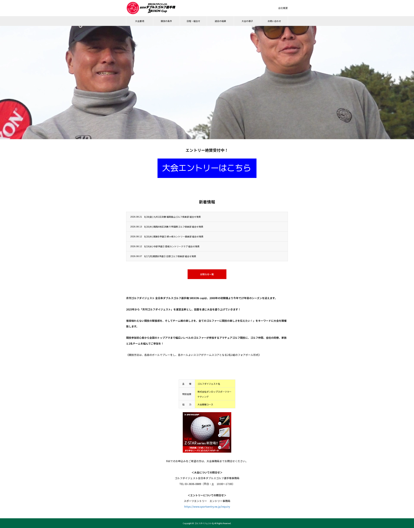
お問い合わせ (274, 21)
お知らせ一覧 (207, 274)
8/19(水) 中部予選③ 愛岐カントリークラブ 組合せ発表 (172, 246)
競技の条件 (166, 21)
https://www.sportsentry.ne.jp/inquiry (207, 506)
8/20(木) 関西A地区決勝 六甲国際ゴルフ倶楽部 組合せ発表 (173, 226)
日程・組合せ (193, 21)
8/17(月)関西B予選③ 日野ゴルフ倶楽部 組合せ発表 (170, 256)
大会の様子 (247, 21)
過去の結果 (220, 21)
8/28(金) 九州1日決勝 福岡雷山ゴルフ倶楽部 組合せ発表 (172, 216)
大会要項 (139, 21)
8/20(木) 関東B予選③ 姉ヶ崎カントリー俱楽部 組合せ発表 (173, 236)
